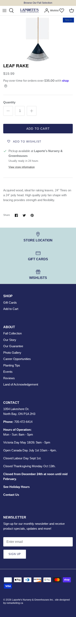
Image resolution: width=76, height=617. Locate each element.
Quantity (9, 102)
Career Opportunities (17, 359)
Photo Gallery (12, 352)
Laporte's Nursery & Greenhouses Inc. (33, 599)
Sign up (15, 554)
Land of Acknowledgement (20, 384)
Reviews (9, 378)
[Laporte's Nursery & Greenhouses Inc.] (29, 10)
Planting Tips (11, 365)
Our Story (9, 340)
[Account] (45, 10)
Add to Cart (38, 128)
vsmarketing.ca (14, 603)
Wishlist (54, 10)
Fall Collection (12, 333)
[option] (38, 38)
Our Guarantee (13, 346)
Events (8, 371)
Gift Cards (10, 302)
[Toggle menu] (4, 10)
